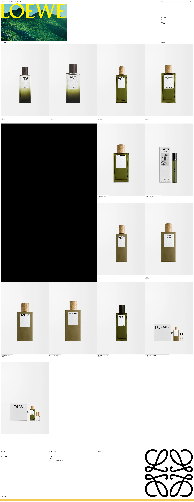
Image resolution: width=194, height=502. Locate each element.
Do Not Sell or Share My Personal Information (56, 460)
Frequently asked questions (5, 456)
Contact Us (3, 451)
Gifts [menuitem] (18, 1)
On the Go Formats (164, 23)
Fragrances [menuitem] (3, 1)
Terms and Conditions (52, 451)
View (192, 42)
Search (162, 1)
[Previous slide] (2, 80)
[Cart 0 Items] (192, 1)
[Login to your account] (189, 1)
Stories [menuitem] (21, 1)
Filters (2, 42)
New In (162, 19)
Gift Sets (162, 22)
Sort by (5, 42)
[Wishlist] (190, 1)
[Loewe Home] (33, 10)
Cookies (50, 458)
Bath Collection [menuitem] (13, 1)
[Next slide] (47, 80)
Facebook (99, 451)
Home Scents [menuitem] (8, 1)
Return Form (51, 456)
